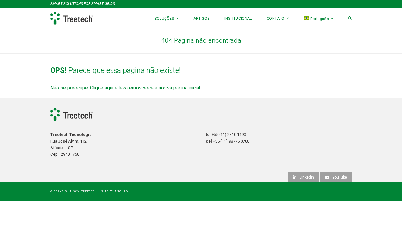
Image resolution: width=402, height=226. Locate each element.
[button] (350, 18)
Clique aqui (101, 88)
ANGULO (121, 191)
